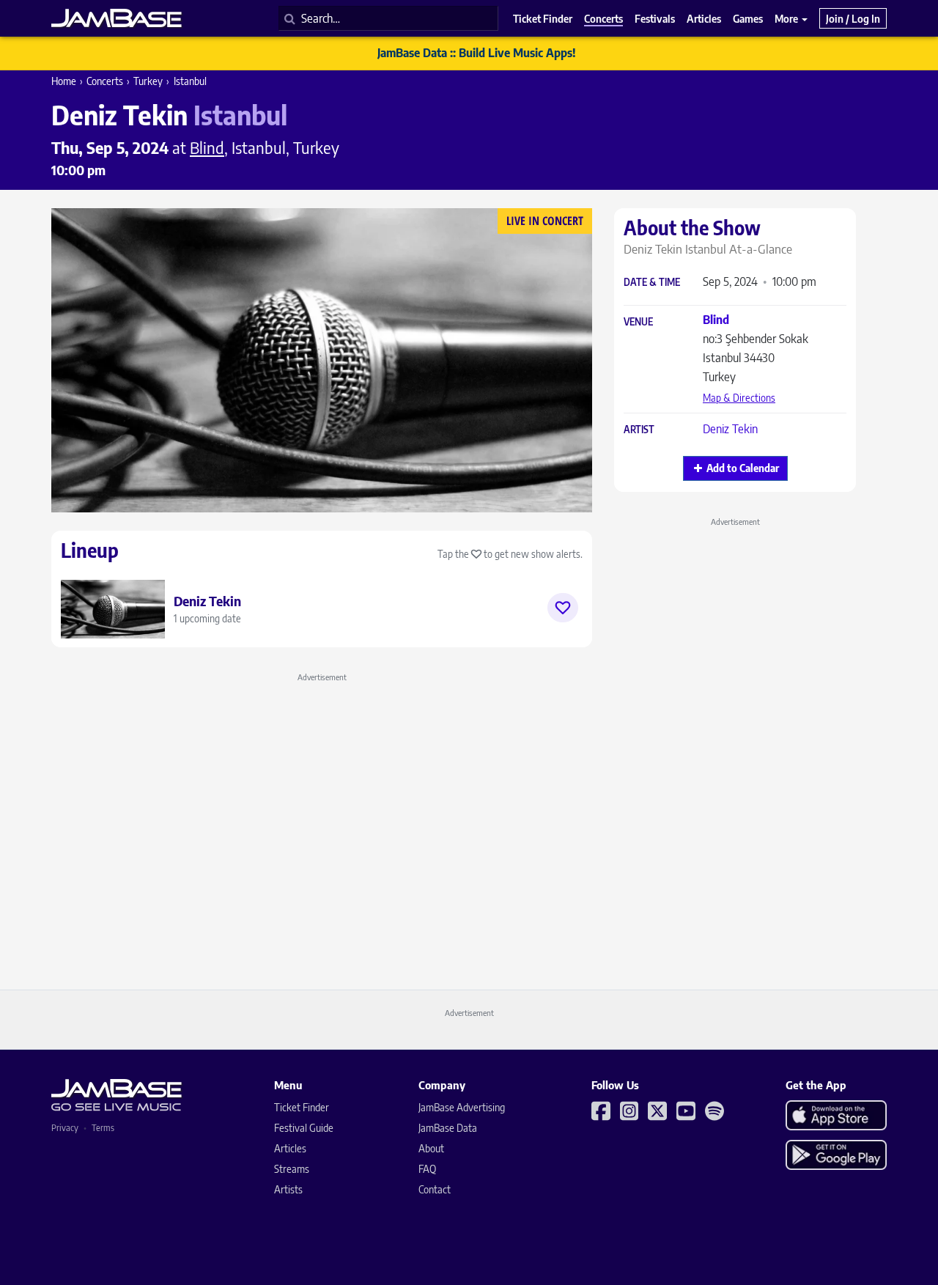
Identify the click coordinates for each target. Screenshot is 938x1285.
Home (63, 81)
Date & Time (652, 282)
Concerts (104, 81)
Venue (638, 322)
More (787, 18)
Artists (288, 1189)
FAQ (427, 1169)
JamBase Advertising (461, 1107)
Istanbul (190, 81)
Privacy (64, 1127)
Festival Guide (303, 1128)
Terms (103, 1127)
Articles (290, 1148)
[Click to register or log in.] (562, 607)
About (431, 1148)
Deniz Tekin (730, 428)
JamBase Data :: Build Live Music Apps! (476, 52)
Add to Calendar (742, 468)
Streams (291, 1169)
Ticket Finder (301, 1107)
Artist (639, 430)
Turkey (148, 81)
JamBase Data (447, 1128)
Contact (434, 1189)
